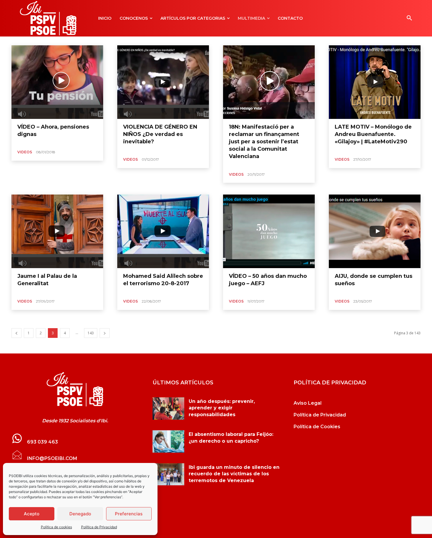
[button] (409, 18)
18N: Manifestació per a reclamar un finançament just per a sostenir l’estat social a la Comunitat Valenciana (264, 142)
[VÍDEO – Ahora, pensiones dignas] (57, 82)
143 (91, 333)
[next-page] (105, 333)
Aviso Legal (308, 403)
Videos (24, 152)
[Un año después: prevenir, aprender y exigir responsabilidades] (168, 408)
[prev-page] (16, 333)
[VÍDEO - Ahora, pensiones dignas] (74, 389)
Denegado (80, 514)
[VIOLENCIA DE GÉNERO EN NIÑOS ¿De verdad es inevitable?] (163, 82)
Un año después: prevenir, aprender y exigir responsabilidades (222, 407)
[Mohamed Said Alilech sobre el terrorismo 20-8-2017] (163, 231)
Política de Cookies (317, 426)
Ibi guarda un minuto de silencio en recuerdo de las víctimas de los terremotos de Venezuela (234, 473)
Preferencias (129, 514)
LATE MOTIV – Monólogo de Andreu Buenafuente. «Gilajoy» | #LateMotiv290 (373, 134)
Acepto (31, 514)
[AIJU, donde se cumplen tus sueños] (375, 231)
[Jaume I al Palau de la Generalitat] (57, 231)
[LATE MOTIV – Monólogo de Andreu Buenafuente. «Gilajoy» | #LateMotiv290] (375, 82)
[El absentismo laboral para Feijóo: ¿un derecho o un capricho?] (168, 441)
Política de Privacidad (99, 527)
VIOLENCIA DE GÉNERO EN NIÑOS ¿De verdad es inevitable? (160, 134)
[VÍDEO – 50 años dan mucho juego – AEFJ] (269, 231)
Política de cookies (56, 527)
